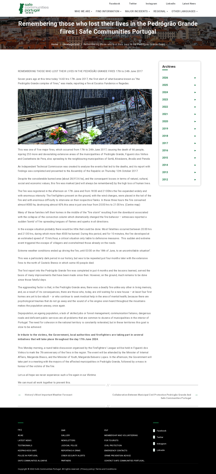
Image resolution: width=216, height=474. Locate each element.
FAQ (20, 430)
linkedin (160, 450)
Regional (160, 11)
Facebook (114, 3)
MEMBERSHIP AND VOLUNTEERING (121, 435)
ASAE (20, 435)
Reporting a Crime (70, 450)
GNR (63, 430)
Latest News (189, 3)
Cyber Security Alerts (73, 455)
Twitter (133, 3)
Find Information (107, 11)
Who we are (82, 11)
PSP (106, 430)
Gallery (65, 435)
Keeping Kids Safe (27, 450)
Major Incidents (136, 11)
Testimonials (25, 445)
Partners (66, 460)
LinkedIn (170, 3)
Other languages (184, 11)
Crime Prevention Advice (117, 455)
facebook (161, 431)
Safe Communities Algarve (32, 460)
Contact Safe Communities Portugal (124, 460)
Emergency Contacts (115, 450)
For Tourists (111, 440)
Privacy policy (87, 469)
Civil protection (113, 445)
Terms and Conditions (106, 469)
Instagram (151, 3)
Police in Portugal (28, 455)
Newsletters (68, 440)
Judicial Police (69, 445)
